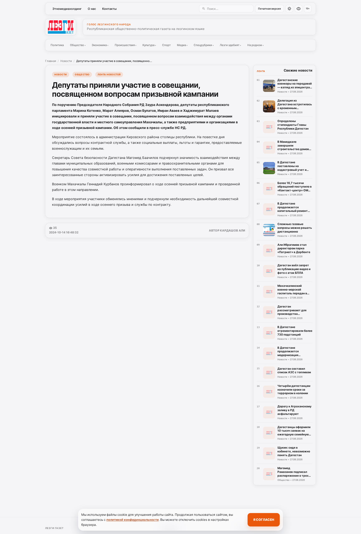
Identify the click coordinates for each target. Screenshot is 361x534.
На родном (255, 45)
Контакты (109, 8)
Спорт (166, 45)
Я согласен (263, 520)
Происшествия (125, 45)
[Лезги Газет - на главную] (60, 27)
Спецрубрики (204, 45)
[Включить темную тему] (289, 8)
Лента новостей (109, 74)
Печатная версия (269, 8)
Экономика (100, 45)
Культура (149, 45)
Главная (50, 61)
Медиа (182, 45)
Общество (78, 45)
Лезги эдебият (230, 45)
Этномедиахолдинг (67, 8)
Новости (66, 61)
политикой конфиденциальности (132, 520)
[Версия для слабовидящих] (298, 8)
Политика (57, 45)
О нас (92, 8)
